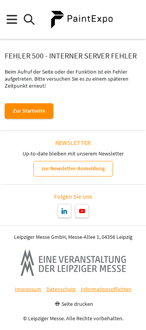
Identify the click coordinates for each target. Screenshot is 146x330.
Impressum (28, 289)
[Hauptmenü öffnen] (11, 19)
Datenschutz (61, 289)
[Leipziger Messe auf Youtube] (82, 211)
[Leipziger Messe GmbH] (73, 263)
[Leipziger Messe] (134, 19)
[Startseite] (81, 19)
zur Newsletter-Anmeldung (73, 168)
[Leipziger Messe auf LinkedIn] (64, 211)
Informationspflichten (106, 289)
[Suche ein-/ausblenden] (29, 19)
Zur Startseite (29, 110)
